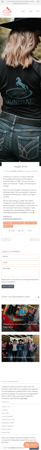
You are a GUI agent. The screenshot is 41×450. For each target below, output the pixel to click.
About (23, 11)
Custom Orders (7, 416)
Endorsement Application (12, 219)
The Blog (5, 410)
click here (23, 398)
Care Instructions (8, 419)
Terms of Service (8, 426)
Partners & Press (8, 422)
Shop (31, 11)
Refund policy (7, 429)
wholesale (9, 226)
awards (7, 222)
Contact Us (7, 216)
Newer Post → (35, 239)
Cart (37, 11)
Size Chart (5, 413)
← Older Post (6, 239)
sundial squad (31, 222)
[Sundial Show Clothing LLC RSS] (38, 297)
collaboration (18, 222)
